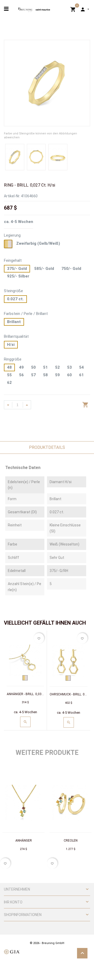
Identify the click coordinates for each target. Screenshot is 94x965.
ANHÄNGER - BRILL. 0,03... (25, 694)
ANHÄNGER (23, 840)
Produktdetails (47, 447)
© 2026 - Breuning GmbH (47, 943)
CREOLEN (71, 840)
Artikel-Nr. (12, 196)
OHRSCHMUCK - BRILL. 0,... (69, 694)
